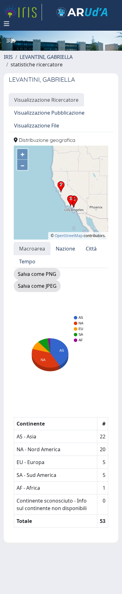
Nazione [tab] (65, 248)
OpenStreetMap (69, 235)
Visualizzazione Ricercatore (46, 99)
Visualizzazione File (36, 125)
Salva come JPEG (37, 285)
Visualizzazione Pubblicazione (49, 112)
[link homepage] (23, 12)
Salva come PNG (37, 274)
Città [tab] (91, 248)
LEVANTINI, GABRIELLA (46, 57)
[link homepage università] (82, 12)
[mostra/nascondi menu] (6, 24)
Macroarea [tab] (32, 248)
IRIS (8, 57)
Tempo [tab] (27, 261)
